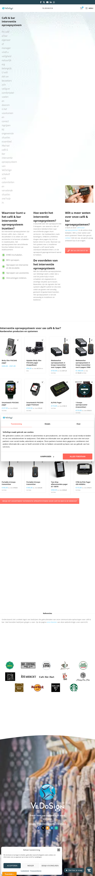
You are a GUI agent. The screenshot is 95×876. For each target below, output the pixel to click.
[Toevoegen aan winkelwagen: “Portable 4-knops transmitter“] (18, 462)
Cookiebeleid (25, 871)
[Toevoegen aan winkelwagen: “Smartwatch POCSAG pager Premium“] (43, 382)
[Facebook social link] (41, 2)
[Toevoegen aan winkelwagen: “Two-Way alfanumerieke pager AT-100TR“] (67, 462)
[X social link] (44, 2)
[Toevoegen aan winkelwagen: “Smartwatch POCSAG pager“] (18, 382)
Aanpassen (45, 456)
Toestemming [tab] (16, 424)
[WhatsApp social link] (54, 2)
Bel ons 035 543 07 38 (79, 250)
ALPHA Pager (56, 402)
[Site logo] (7, 8)
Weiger (30, 865)
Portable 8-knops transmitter (33, 483)
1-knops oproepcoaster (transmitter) (81, 404)
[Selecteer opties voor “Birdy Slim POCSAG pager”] (18, 340)
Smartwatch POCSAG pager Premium (34, 403)
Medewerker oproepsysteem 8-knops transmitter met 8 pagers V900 (83, 363)
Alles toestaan (77, 456)
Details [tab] (47, 424)
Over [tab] (79, 424)
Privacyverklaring (35, 871)
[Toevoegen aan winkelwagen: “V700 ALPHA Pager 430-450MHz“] (92, 462)
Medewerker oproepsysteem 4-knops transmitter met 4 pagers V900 (58, 363)
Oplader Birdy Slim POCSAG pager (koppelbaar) (33, 362)
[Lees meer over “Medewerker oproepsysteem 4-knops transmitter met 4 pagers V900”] (67, 340)
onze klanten (52, 622)
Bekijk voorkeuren (50, 865)
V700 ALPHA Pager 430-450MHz (83, 483)
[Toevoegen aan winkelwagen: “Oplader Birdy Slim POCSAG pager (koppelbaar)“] (43, 340)
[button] (58, 850)
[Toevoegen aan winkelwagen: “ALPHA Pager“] (67, 382)
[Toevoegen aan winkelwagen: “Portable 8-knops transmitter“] (43, 462)
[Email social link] (47, 2)
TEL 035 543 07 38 (47, 8)
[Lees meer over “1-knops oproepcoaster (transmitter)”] (92, 382)
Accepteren (12, 865)
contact (68, 238)
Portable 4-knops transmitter (9, 483)
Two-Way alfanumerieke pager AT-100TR (59, 484)
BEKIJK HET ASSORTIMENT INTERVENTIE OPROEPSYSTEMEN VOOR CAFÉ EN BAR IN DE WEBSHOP (39, 501)
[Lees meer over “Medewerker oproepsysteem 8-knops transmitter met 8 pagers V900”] (92, 340)
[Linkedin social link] (50, 2)
